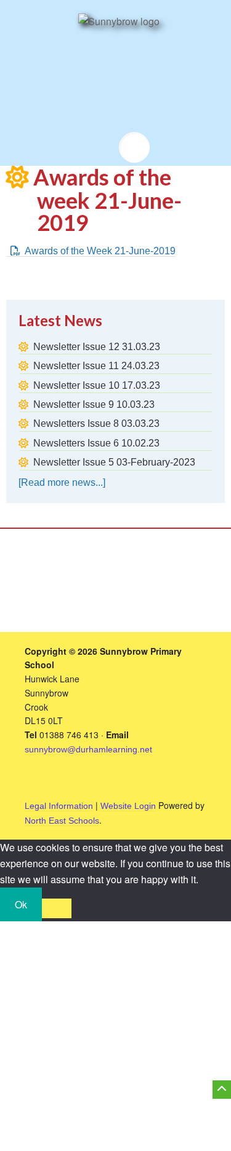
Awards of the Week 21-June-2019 (100, 251)
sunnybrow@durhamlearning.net (88, 749)
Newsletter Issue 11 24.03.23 (96, 366)
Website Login (128, 806)
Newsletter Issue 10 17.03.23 (96, 385)
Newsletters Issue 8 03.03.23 (96, 423)
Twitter (97, 147)
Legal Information (59, 806)
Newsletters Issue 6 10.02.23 (96, 443)
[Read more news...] (61, 482)
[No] (56, 908)
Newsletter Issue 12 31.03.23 (96, 346)
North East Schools (62, 820)
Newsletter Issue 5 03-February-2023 (114, 462)
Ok (21, 904)
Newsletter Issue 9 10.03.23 (94, 404)
